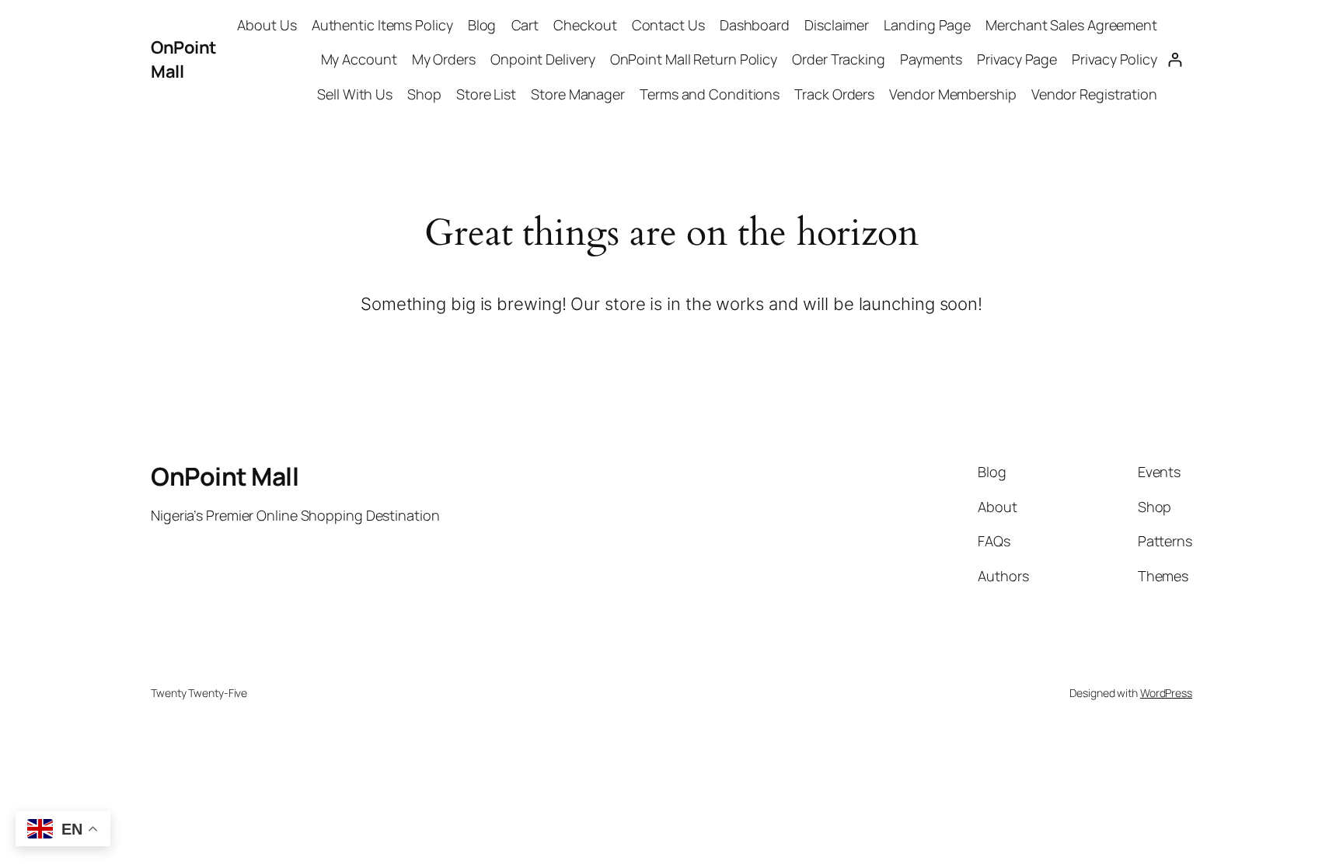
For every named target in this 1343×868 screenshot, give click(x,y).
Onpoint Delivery (542, 59)
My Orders (444, 59)
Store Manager (578, 94)
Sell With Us (354, 94)
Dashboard (755, 25)
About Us (266, 25)
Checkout (584, 25)
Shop (424, 94)
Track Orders (834, 94)
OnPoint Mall (224, 476)
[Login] (1174, 59)
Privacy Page (1017, 59)
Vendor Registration (1094, 94)
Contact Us (668, 25)
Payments (931, 59)
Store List (486, 94)
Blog (482, 25)
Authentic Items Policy (382, 25)
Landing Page (927, 25)
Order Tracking (838, 59)
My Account (359, 59)
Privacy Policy (1114, 59)
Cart (525, 25)
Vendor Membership (952, 94)
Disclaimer (836, 25)
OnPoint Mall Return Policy (693, 59)
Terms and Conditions (710, 94)
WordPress (1166, 692)
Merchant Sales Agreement (1071, 25)
